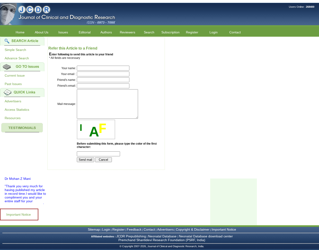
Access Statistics (17, 109)
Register (118, 229)
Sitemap (94, 229)
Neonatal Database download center (206, 236)
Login (213, 32)
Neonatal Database (162, 236)
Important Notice (18, 214)
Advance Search (17, 58)
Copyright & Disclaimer (192, 229)
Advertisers (13, 101)
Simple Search (15, 50)
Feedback (134, 229)
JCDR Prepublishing (131, 236)
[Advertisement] (233, 202)
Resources (13, 118)
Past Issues (13, 84)
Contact (235, 32)
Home (20, 32)
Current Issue (15, 75)
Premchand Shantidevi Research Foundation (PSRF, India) (161, 240)
